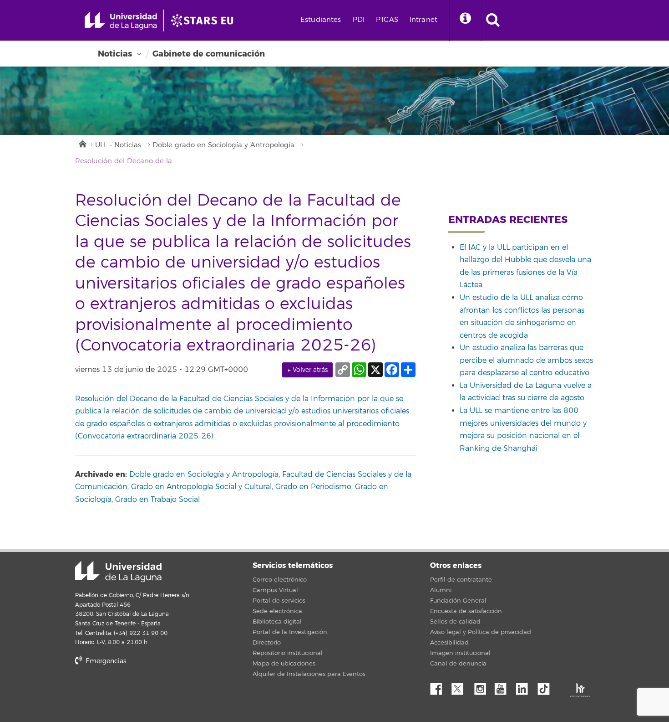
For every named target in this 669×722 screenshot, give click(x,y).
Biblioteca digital (277, 621)
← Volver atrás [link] (307, 370)
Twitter (461, 686)
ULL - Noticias (118, 145)
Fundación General (458, 600)
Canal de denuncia (458, 663)
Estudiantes (320, 19)
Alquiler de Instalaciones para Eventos (309, 674)
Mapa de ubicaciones (284, 663)
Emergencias (105, 661)
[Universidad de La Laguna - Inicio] (124, 20)
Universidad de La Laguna (118, 571)
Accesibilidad (449, 642)
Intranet (423, 19)
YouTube (503, 686)
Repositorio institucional (288, 653)
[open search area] (492, 20)
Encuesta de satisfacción (466, 611)
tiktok (546, 686)
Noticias (115, 53)
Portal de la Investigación (290, 632)
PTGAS (387, 19)
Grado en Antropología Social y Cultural (201, 486)
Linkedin (525, 686)
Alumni (440, 590)
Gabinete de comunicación (208, 53)
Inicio (82, 143)
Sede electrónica (277, 611)
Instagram (482, 686)
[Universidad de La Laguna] (205, 20)
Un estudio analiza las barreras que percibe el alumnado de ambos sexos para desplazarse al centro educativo (526, 360)
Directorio (267, 642)
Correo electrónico (280, 579)
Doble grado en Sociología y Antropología (223, 145)
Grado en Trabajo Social (157, 499)
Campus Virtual (275, 590)
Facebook (439, 686)
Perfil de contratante (461, 579)
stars (143, 692)
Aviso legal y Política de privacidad (480, 632)
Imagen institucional (460, 653)
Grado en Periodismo (313, 486)
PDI (359, 19)
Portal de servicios (279, 600)
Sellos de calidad (455, 621)
